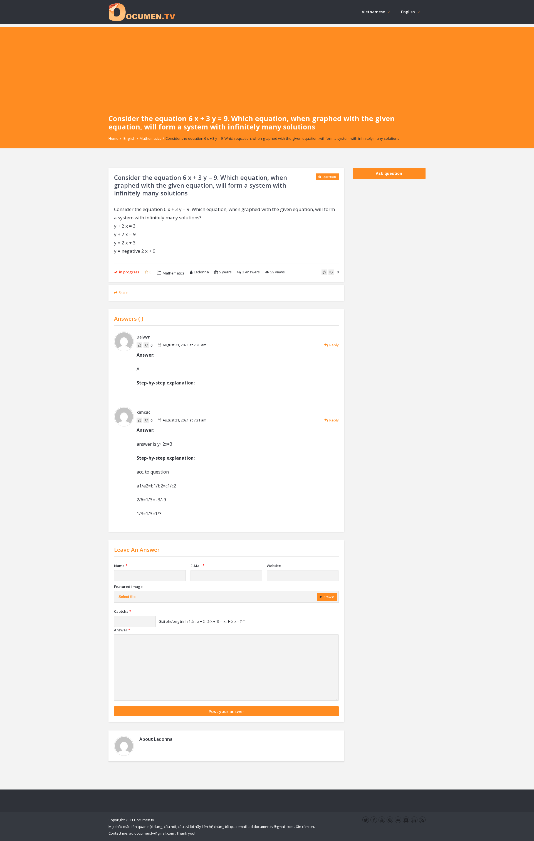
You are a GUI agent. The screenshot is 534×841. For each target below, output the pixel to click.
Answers (251, 271)
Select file (126, 597)
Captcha (122, 611)
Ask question (389, 173)
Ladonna (201, 271)
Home (113, 138)
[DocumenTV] (141, 12)
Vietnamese (373, 11)
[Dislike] (331, 272)
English (408, 11)
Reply (334, 344)
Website (274, 565)
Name (120, 565)
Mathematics (150, 138)
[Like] (324, 272)
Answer (122, 629)
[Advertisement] (267, 66)
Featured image (128, 586)
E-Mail (197, 565)
